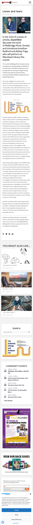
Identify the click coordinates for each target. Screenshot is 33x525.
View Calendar (8, 400)
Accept (16, 510)
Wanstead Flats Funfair (14, 397)
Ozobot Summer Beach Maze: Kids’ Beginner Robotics (18, 379)
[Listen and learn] (16, 25)
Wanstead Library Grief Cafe (16, 385)
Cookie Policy (16, 523)
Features (5, 8)
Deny (16, 515)
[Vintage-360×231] (16, 348)
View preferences (16, 519)
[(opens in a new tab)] (16, 428)
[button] (30, 494)
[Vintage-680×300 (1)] (16, 107)
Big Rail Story (8, 289)
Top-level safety (9, 312)
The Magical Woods (10, 265)
